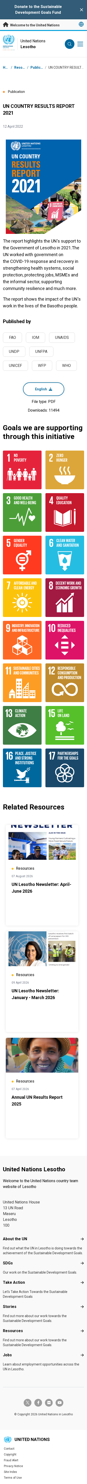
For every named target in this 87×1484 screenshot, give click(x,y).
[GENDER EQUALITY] (22, 555)
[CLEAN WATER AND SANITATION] (64, 555)
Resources (13, 1330)
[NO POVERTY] (22, 470)
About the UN (15, 1239)
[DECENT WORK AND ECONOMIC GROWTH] (64, 597)
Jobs (7, 1355)
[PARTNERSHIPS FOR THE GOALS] (64, 768)
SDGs (8, 1263)
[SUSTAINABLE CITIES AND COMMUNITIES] (22, 682)
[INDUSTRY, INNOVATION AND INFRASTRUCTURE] (22, 640)
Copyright (10, 1454)
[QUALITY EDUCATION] (64, 512)
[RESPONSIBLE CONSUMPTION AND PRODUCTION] (64, 682)
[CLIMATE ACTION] (22, 725)
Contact (9, 1448)
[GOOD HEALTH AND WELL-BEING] (22, 512)
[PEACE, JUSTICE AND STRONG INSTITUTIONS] (22, 768)
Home (8, 67)
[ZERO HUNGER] (64, 470)
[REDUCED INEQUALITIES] (64, 640)
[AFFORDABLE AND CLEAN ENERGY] (22, 597)
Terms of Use (13, 1477)
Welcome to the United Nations (34, 25)
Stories (9, 1306)
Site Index (10, 1472)
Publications (40, 67)
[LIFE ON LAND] (64, 725)
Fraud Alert (11, 1460)
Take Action (14, 1282)
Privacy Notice (13, 1466)
